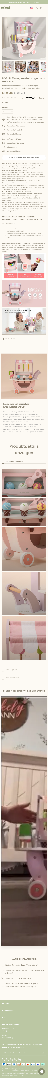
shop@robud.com (9, 1031)
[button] (5, 7)
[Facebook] (3, 1059)
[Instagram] (11, 1059)
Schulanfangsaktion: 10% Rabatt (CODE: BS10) (24, 2)
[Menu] (45, 7)
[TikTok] (15, 1059)
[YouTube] (19, 1059)
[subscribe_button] (43, 1052)
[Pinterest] (7, 1059)
